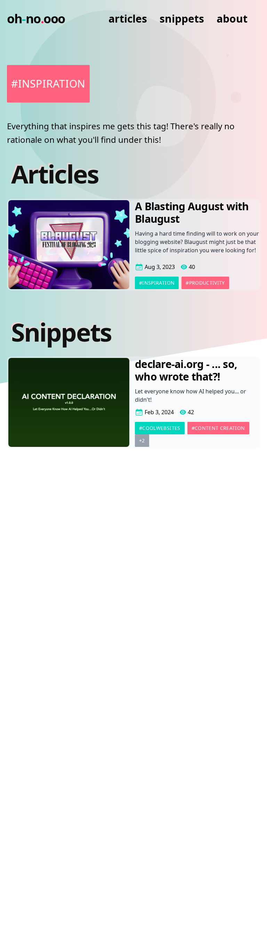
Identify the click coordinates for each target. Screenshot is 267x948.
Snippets (182, 18)
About (232, 18)
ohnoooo (36, 18)
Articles (127, 18)
